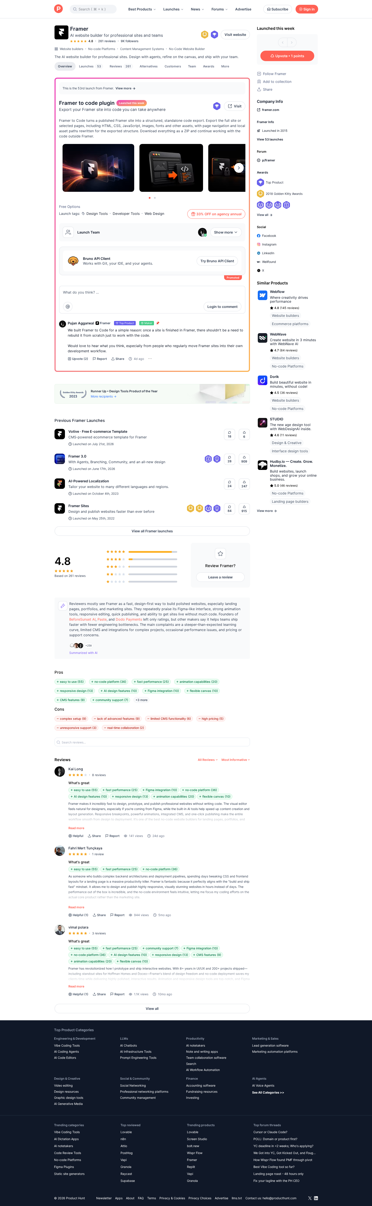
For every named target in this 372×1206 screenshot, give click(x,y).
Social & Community (135, 1078)
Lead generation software (270, 1045)
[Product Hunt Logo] (58, 9)
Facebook (269, 235)
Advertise (243, 9)
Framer (192, 1160)
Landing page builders (290, 501)
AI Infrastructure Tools (135, 1051)
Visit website (235, 34)
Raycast (126, 1174)
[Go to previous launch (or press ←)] (282, 42)
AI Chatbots (128, 1045)
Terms (151, 1198)
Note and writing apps (202, 1051)
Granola (126, 1167)
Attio (124, 1146)
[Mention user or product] (68, 306)
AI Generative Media (68, 1104)
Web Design (154, 213)
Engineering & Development (74, 1038)
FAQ (141, 1198)
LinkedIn (268, 253)
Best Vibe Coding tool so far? (273, 1167)
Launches (171, 9)
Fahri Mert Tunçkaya (85, 848)
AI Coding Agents (66, 1051)
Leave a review (220, 577)
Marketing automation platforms (275, 1051)
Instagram (269, 244)
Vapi (124, 1160)
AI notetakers (195, 1045)
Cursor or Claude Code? (270, 1132)
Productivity (195, 1038)
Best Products (140, 9)
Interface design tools (290, 451)
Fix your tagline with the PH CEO (276, 1181)
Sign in (309, 9)
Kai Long (75, 769)
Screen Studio (197, 1139)
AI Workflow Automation (203, 1070)
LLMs (124, 1038)
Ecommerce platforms (290, 324)
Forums (218, 9)
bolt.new (193, 1146)
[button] (225, 66)
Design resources (66, 1091)
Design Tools (97, 213)
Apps (118, 1198)
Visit (237, 106)
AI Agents (259, 1078)
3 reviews (99, 933)
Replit (191, 1167)
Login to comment (222, 306)
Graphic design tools (68, 1097)
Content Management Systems (142, 49)
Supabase (128, 1181)
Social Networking (133, 1085)
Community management (138, 1097)
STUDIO (276, 419)
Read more (76, 828)
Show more (223, 232)
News (195, 9)
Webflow (277, 291)
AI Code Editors (65, 1057)
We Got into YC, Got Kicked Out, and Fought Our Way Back (284, 1153)
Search (191, 1064)
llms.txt (237, 1198)
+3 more (141, 700)
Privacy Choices (199, 1198)
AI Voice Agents (263, 1085)
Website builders (71, 49)
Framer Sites (78, 506)
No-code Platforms (101, 49)
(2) (80, 359)
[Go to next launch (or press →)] (292, 42)
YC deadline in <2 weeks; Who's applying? (283, 1146)
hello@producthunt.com (279, 1198)
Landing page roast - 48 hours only (278, 1174)
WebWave (278, 334)
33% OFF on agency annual (218, 214)
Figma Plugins (64, 1167)
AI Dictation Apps (66, 1139)
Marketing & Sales (265, 1038)
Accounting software (200, 1085)
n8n (123, 1139)
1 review (98, 854)
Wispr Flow (194, 1153)
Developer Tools (126, 213)
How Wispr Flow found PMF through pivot (282, 1160)
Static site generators (69, 1174)
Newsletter (104, 1198)
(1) (80, 915)
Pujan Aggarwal (81, 323)
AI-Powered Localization (88, 481)
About (130, 1198)
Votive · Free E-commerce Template (97, 431)
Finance (192, 1078)
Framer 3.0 (77, 456)
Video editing (63, 1085)
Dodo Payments (129, 619)
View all (152, 1008)
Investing (192, 1097)
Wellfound (269, 262)
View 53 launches (270, 139)
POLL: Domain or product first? (275, 1139)
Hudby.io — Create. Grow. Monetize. (291, 463)
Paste (102, 619)
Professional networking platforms (144, 1091)
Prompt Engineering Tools (138, 1057)
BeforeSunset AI (82, 619)
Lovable (126, 1132)
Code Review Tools (67, 1153)
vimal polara (78, 927)
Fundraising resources (201, 1091)
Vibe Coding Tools (67, 1045)
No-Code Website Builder (187, 49)
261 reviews (107, 41)
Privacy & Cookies (172, 1198)
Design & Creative (286, 443)
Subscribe (279, 9)
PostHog (127, 1153)
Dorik (274, 376)
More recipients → (103, 396)
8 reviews (99, 775)
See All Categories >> (268, 1092)
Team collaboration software (206, 1057)
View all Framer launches (152, 531)
